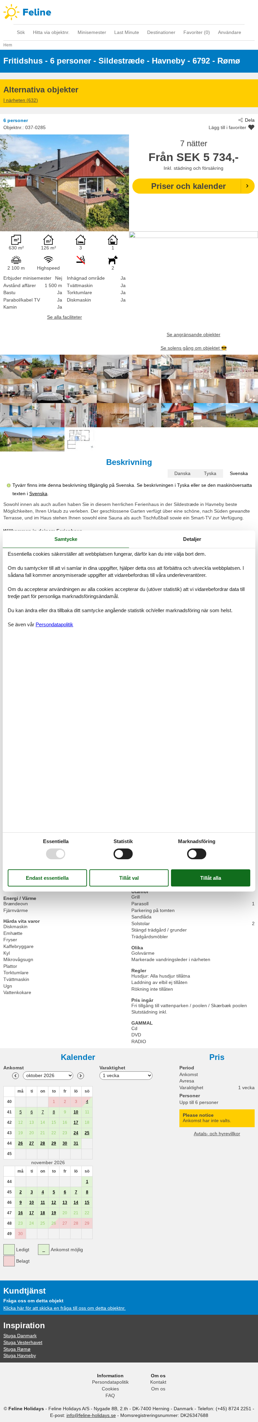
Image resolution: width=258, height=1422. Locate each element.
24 (76, 1133)
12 (53, 1202)
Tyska (210, 473)
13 (64, 1202)
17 (76, 1122)
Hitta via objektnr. (51, 32)
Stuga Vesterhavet (22, 1342)
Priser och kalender (188, 186)
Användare (229, 32)
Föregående (15, 1075)
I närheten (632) (20, 100)
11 (43, 1202)
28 (42, 1143)
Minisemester (92, 32)
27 (31, 1143)
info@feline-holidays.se (91, 1415)
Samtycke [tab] (65, 539)
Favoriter (196, 32)
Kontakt (158, 1382)
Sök (21, 32)
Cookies (110, 1388)
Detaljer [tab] (192, 539)
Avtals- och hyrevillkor (217, 1133)
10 (76, 1112)
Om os (158, 1388)
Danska (182, 473)
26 (20, 1143)
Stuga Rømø (17, 1349)
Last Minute (126, 32)
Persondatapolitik (110, 1382)
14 (76, 1202)
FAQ (110, 1395)
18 (42, 1213)
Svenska (239, 473)
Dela (250, 120)
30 (64, 1143)
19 (53, 1213)
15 (87, 1202)
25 (87, 1133)
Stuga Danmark (20, 1335)
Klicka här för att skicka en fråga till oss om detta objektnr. (64, 1308)
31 (76, 1143)
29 (53, 1143)
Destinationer (161, 32)
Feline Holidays (129, 12)
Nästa (80, 1075)
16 (20, 1213)
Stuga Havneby (19, 1355)
